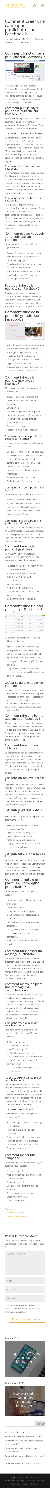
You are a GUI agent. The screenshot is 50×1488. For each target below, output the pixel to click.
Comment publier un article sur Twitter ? (23, 1463)
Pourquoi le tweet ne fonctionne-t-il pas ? (23, 1436)
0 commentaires (21, 42)
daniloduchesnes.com (16, 1216)
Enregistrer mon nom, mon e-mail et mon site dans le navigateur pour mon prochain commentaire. (23, 1308)
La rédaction (14, 39)
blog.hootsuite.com (15, 1212)
